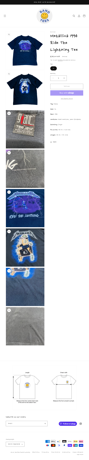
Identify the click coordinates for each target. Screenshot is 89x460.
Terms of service (55, 452)
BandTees (17, 452)
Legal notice (80, 454)
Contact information (78, 452)
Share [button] (54, 142)
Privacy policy (45, 452)
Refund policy (35, 452)
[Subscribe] (44, 423)
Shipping (60, 60)
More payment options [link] (67, 98)
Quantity (52, 73)
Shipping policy (66, 452)
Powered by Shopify (25, 452)
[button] (4, 15)
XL (55, 68)
